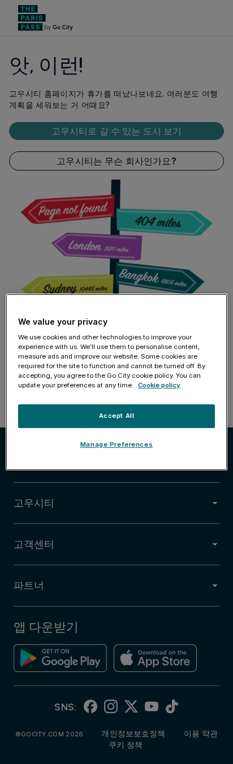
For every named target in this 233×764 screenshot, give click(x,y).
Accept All (117, 416)
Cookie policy (159, 386)
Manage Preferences (116, 444)
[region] (116, 382)
